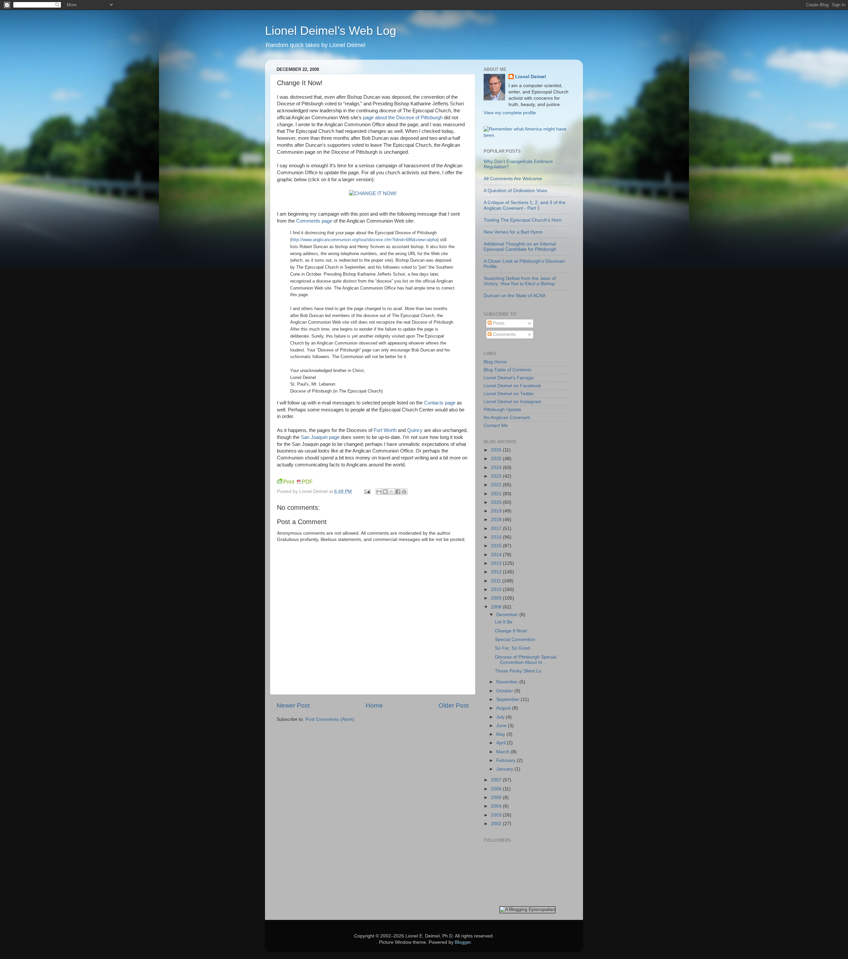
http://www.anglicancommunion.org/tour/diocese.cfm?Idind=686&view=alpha (364, 240)
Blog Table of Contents (507, 369)
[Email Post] (367, 491)
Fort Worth (385, 430)
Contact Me (496, 425)
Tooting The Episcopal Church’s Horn (523, 220)
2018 (497, 519)
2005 (497, 797)
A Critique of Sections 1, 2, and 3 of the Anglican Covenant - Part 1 (524, 205)
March (503, 751)
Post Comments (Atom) (329, 719)
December (507, 614)
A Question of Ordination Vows (515, 190)
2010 (497, 589)
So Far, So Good (512, 648)
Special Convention (515, 639)
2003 (497, 815)
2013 (497, 563)
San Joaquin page (320, 437)
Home (374, 705)
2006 (497, 788)
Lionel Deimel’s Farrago (509, 377)
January (505, 769)
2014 (497, 554)
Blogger (463, 942)
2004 (497, 806)
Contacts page (439, 402)
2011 (496, 580)
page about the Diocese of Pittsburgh (403, 117)
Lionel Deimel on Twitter (509, 393)
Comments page (314, 221)
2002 (497, 823)
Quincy (415, 430)
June (502, 725)
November (507, 681)
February (506, 760)
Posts (498, 323)
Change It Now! (511, 630)
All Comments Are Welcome (513, 178)
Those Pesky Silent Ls (518, 670)
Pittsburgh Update (502, 409)
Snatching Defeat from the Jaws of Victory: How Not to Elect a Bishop (520, 281)
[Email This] (379, 491)
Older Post (454, 705)
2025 (497, 458)
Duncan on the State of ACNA (515, 295)
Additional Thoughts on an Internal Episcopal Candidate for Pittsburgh (520, 246)
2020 (497, 502)
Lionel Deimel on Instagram (512, 401)
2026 (497, 450)
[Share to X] (391, 491)
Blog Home (495, 361)
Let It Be (503, 621)
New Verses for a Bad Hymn (513, 232)
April (501, 742)
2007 (497, 779)
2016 (497, 537)
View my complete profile (510, 112)
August (504, 708)
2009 (497, 598)
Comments (504, 334)
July (501, 717)
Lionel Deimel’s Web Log (330, 30)
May (501, 734)
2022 (497, 484)
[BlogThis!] (385, 491)
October (505, 690)
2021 (497, 493)
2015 (497, 545)
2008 (497, 607)
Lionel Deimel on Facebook (512, 385)
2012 (497, 571)
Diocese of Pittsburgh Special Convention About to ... (525, 660)
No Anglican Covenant (507, 417)
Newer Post (293, 705)
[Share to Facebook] (398, 491)
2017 (497, 528)
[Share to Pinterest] (404, 491)
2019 (497, 510)
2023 (497, 476)
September (508, 699)
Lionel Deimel (530, 76)
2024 (497, 467)
